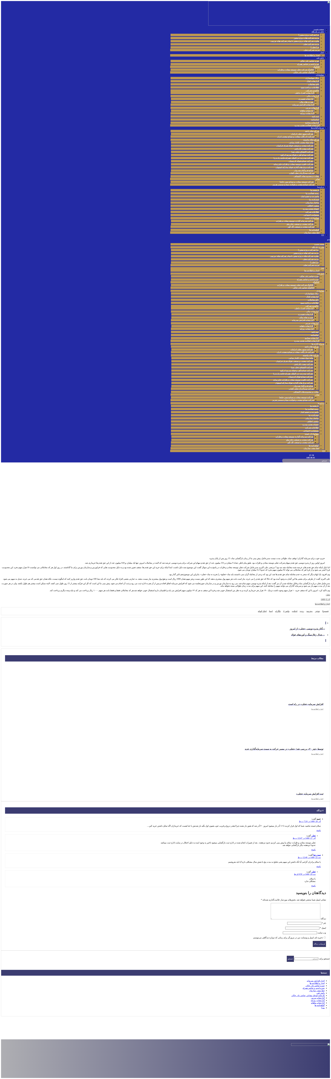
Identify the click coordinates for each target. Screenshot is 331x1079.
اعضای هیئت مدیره (311, 209)
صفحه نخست (319, 29)
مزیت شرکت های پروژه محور (306, 38)
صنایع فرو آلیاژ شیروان (304, 170)
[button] (250, 239)
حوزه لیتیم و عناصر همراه (308, 64)
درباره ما (320, 187)
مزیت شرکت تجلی (311, 44)
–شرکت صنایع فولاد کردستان (301, 161)
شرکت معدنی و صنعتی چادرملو (300, 224)
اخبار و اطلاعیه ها (312, 55)
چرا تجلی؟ (314, 47)
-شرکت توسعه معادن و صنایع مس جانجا (297, 182)
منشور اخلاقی (313, 206)
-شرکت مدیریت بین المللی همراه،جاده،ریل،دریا (294, 158)
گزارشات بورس (312, 108)
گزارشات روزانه (307, 113)
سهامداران (320, 75)
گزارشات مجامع (312, 123)
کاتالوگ (316, 67)
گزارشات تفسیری (306, 99)
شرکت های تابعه (312, 131)
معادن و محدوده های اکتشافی (306, 176)
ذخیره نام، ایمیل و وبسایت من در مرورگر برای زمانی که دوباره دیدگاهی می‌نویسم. (288, 938)
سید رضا (317, 855)
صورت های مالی (306, 102)
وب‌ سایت (322, 933)
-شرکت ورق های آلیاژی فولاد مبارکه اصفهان (295, 167)
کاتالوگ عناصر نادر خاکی (303, 72)
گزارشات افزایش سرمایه (303, 105)
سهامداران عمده (312, 218)
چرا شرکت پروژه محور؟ (308, 35)
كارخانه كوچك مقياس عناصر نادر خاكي (308, 995)
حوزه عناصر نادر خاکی (309, 61)
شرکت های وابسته (311, 140)
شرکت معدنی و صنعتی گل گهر (301, 227)
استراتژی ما (314, 199)
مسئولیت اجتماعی (311, 215)
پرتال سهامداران (312, 78)
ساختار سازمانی (312, 203)
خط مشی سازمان (312, 232)
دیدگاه (323, 919)
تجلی (328, 595)
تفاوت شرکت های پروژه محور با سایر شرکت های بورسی (294, 41)
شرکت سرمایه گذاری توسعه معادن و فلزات (295, 221)
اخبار (322, 52)
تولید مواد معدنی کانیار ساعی (301, 142)
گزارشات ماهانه (307, 111)
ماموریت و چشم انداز (310, 196)
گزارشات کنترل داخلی (304, 93)
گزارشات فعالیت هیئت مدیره (307, 125)
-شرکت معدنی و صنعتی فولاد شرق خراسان (295, 146)
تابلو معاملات (313, 84)
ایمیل (323, 928)
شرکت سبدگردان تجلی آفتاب (301, 173)
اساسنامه (315, 119)
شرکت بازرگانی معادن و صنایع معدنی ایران (295, 137)
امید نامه (315, 116)
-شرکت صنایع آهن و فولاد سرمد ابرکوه (297, 155)
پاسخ (319, 830)
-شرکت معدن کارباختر (304, 149)
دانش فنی (320, 58)
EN (322, 235)
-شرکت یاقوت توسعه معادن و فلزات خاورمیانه (294, 164)
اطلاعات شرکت (312, 212)
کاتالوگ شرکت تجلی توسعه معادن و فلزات (295, 70)
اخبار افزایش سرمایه (316, 981)
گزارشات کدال (313, 81)
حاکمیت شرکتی (312, 90)
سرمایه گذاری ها (317, 128)
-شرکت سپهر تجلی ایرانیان (302, 134)
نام (324, 923)
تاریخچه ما (314, 190)
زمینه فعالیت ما (312, 193)
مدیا (323, 1008)
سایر (318, 179)
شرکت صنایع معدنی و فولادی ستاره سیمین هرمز (293, 184)
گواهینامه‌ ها (314, 230)
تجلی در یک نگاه (318, 32)
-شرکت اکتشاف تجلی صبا (302, 152)
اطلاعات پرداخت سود (310, 87)
